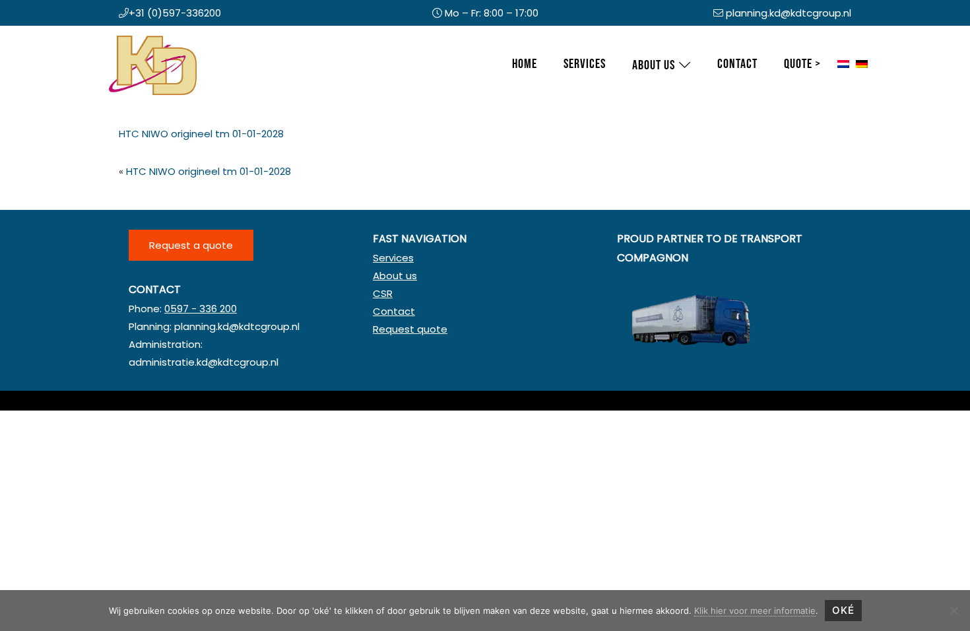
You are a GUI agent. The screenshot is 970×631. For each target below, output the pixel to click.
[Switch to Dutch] (843, 64)
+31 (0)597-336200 (175, 13)
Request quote (410, 329)
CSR (383, 293)
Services (393, 258)
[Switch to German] (862, 64)
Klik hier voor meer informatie (755, 610)
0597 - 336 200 (200, 309)
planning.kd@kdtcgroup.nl (788, 13)
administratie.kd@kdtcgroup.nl (203, 362)
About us (395, 275)
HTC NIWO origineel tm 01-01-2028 (201, 134)
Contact (394, 311)
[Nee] (953, 610)
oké (843, 610)
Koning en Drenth (122, 38)
